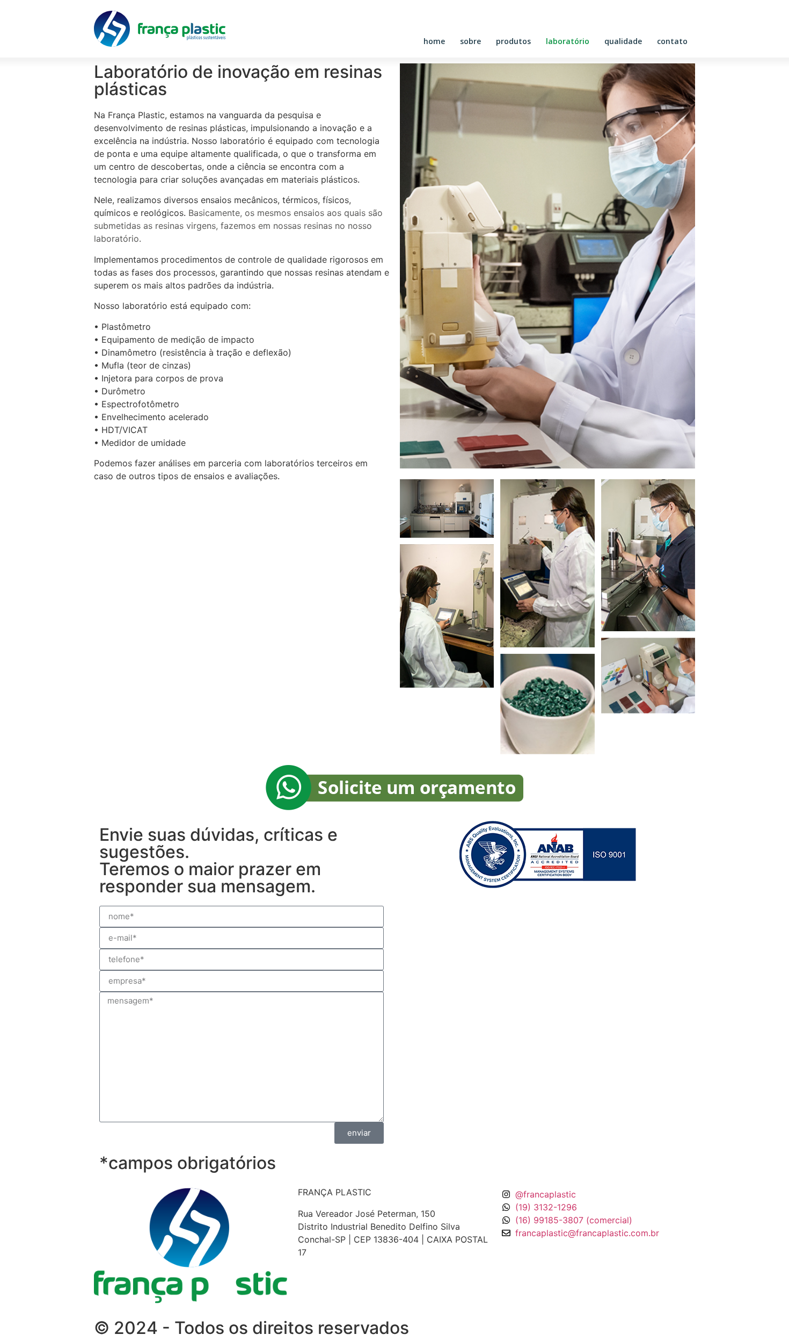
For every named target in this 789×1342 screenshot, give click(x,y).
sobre (470, 41)
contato (672, 41)
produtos (513, 41)
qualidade (623, 41)
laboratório (567, 41)
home (434, 41)
